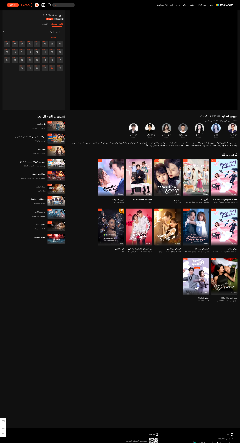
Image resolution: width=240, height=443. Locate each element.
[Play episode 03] (45, 44)
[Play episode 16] (7, 52)
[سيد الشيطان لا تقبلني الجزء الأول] (139, 227)
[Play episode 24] (7, 60)
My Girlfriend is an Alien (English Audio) (220, 199)
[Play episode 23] (15, 60)
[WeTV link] (224, 5)
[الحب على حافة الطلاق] (224, 276)
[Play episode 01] (60, 44)
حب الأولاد (202, 5)
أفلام (185, 5)
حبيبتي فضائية (233, 248)
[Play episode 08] (7, 44)
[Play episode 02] (52, 44)
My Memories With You (142, 199)
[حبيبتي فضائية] (224, 227)
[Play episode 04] (37, 44)
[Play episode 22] (22, 60)
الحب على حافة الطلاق (229, 297)
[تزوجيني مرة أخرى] (167, 227)
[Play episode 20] (37, 60)
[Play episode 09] (60, 52)
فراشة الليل (119, 248)
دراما (178, 5)
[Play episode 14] (22, 52)
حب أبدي (177, 199)
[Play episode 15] (15, 52)
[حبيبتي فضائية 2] (111, 177)
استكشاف (160, 5)
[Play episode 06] (22, 44)
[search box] (55, 5)
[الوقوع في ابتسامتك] (196, 227)
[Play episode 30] (22, 68)
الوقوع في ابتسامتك (202, 248)
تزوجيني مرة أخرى (174, 248)
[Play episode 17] (60, 60)
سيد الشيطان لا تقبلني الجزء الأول (140, 248)
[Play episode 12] (37, 52)
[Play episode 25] (60, 68)
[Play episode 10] (52, 52)
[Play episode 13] (30, 52)
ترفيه (192, 5)
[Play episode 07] (15, 44)
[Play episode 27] (45, 68)
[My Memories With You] (139, 177)
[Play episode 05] (30, 44)
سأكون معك (204, 199)
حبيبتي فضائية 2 (118, 199)
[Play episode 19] (45, 60)
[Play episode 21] (30, 60)
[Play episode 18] (52, 60)
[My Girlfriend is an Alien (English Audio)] (224, 177)
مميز (211, 5)
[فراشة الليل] (111, 227)
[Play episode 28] (37, 68)
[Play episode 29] (30, 68)
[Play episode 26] (52, 68)
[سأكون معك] (196, 177)
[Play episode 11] (45, 52)
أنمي (171, 5)
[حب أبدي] (167, 177)
